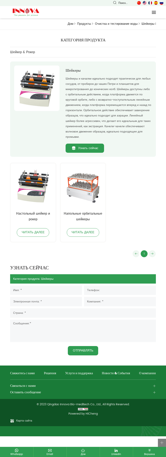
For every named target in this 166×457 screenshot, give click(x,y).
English (145, 2)
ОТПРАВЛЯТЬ (83, 350)
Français (150, 2)
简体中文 (139, 2)
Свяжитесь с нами (22, 373)
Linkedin (116, 454)
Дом (70, 24)
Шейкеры (148, 24)
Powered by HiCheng (83, 414)
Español (156, 2)
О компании (147, 373)
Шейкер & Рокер (22, 52)
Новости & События (116, 373)
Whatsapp (16, 454)
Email (50, 454)
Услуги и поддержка (79, 373)
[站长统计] (83, 409)
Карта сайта (24, 420)
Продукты (84, 24)
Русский (162, 2)
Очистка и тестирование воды (116, 24)
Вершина (149, 454)
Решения (50, 373)
